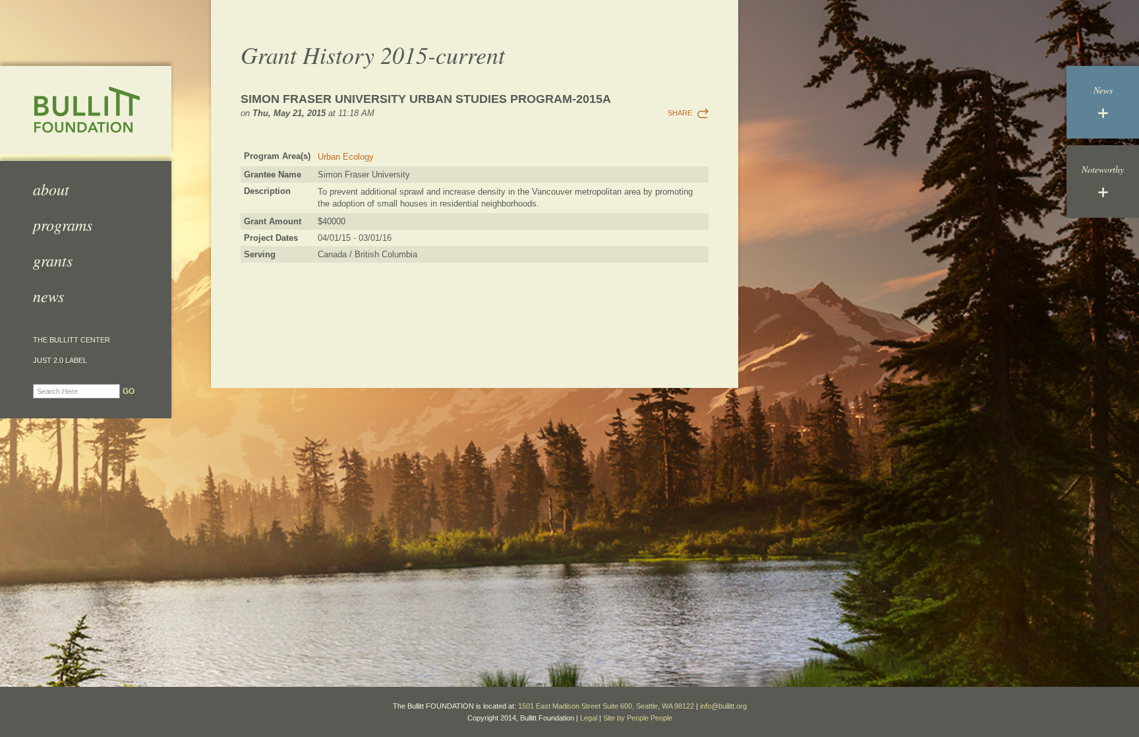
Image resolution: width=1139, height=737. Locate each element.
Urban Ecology (346, 157)
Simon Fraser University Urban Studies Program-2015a (426, 99)
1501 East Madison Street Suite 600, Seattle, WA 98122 (606, 706)
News (48, 296)
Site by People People (637, 718)
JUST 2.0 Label (60, 360)
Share (680, 113)
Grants (53, 260)
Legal (588, 718)
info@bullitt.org (723, 706)
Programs (62, 224)
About (51, 189)
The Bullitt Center (71, 340)
